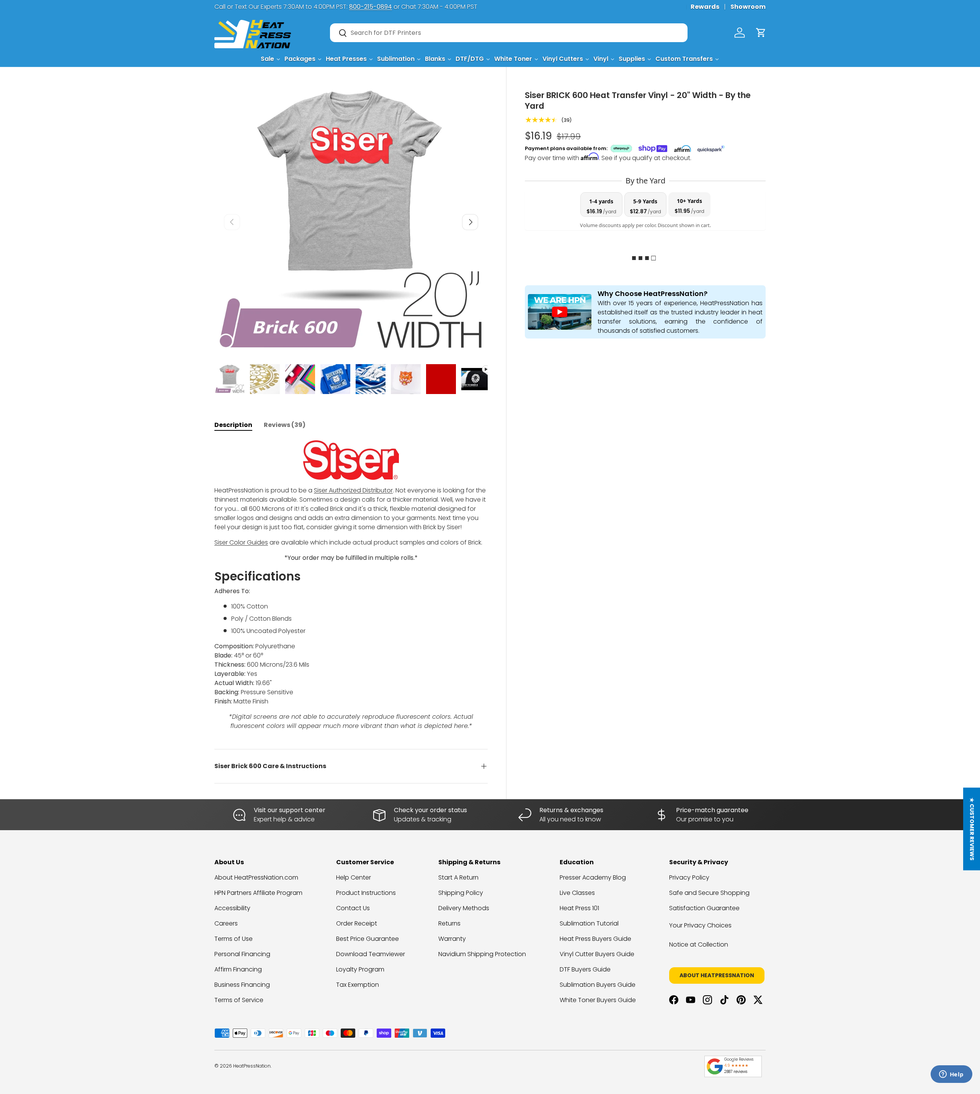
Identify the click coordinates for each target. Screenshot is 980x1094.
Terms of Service (238, 1000)
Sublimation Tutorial (589, 923)
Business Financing (242, 984)
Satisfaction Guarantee (704, 908)
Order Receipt (356, 923)
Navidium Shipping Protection (482, 954)
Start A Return (458, 877)
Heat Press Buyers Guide (595, 938)
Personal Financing (242, 954)
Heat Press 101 (579, 908)
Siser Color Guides (241, 542)
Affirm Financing (238, 969)
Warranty (452, 938)
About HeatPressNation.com (256, 877)
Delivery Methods (463, 908)
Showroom (748, 6)
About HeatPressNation (716, 975)
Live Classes (577, 892)
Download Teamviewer (370, 954)
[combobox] (509, 32)
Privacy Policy (689, 877)
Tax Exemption (357, 984)
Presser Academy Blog (593, 877)
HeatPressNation (252, 1066)
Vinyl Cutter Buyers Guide (597, 954)
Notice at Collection (698, 944)
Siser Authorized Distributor (353, 490)
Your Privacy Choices (700, 925)
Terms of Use (233, 938)
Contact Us (353, 908)
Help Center (353, 877)
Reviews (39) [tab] (284, 424)
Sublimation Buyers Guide (597, 984)
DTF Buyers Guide (585, 969)
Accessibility (232, 908)
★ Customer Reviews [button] (972, 829)
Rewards (705, 6)
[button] (761, 32)
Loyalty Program (360, 969)
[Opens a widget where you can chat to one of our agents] (951, 1074)
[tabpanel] (351, 585)
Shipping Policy (460, 892)
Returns (449, 923)
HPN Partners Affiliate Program (258, 892)
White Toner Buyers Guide (598, 1000)
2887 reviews (735, 1071)
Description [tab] (233, 424)
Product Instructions (366, 892)
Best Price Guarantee (367, 938)
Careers (226, 923)
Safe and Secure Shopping (709, 892)
